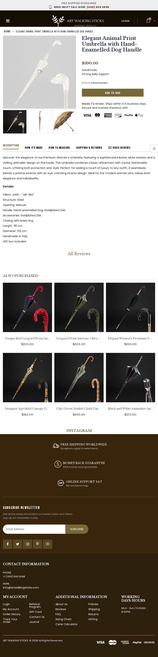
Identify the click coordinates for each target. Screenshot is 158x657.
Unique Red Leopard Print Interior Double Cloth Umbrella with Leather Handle (27, 338)
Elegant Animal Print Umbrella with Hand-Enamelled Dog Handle (112, 44)
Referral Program (35, 605)
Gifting (92, 619)
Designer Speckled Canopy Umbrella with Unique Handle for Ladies (27, 408)
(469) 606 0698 (81, 7)
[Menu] (7, 21)
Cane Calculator (66, 624)
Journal (34, 622)
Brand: (86, 83)
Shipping (94, 609)
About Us (61, 604)
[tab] (11, 145)
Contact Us (37, 617)
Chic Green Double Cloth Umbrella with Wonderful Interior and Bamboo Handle (79, 408)
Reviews (60, 609)
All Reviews (79, 253)
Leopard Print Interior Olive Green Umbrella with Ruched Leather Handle (79, 338)
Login (125, 21)
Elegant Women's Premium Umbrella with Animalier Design (130, 338)
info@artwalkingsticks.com (21, 588)
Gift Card (35, 612)
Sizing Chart (63, 619)
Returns (93, 614)
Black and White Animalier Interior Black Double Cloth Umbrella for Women (130, 408)
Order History (11, 614)
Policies (93, 604)
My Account (11, 609)
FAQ (58, 614)
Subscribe (77, 529)
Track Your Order (10, 620)
